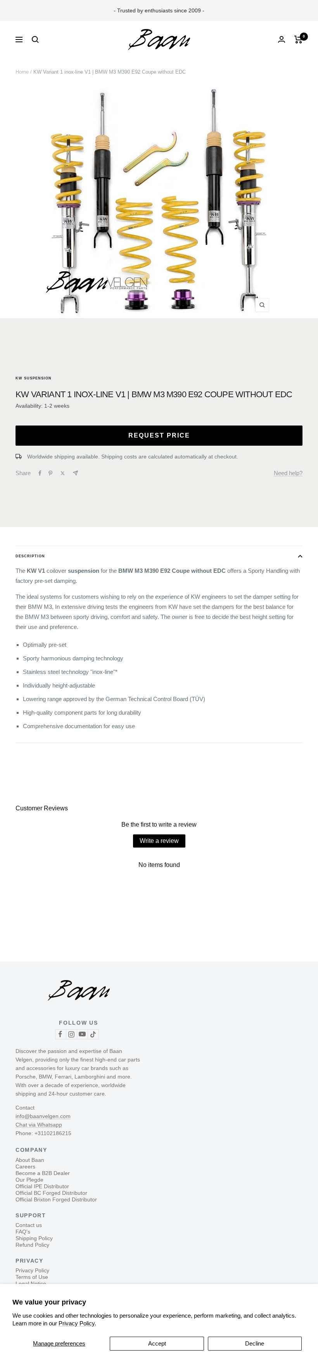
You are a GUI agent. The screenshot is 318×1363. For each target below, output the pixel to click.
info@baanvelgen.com (43, 1116)
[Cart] (298, 39)
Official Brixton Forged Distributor (56, 1199)
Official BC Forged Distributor (51, 1193)
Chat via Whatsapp (39, 1125)
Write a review (159, 840)
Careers (25, 1166)
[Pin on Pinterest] (50, 473)
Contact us (29, 1225)
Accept (157, 1343)
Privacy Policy (32, 1270)
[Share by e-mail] (75, 473)
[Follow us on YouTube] (82, 1034)
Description (30, 556)
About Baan (30, 1160)
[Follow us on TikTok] (93, 1034)
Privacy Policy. (77, 1323)
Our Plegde (29, 1180)
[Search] (35, 39)
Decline (254, 1343)
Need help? (288, 473)
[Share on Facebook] (39, 473)
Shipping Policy (34, 1238)
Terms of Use (32, 1277)
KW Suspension (34, 378)
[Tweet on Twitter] (62, 473)
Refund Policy (32, 1245)
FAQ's (23, 1232)
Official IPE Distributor (42, 1186)
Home (22, 72)
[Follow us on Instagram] (71, 1034)
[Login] (281, 39)
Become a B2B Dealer (43, 1173)
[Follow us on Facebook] (60, 1034)
